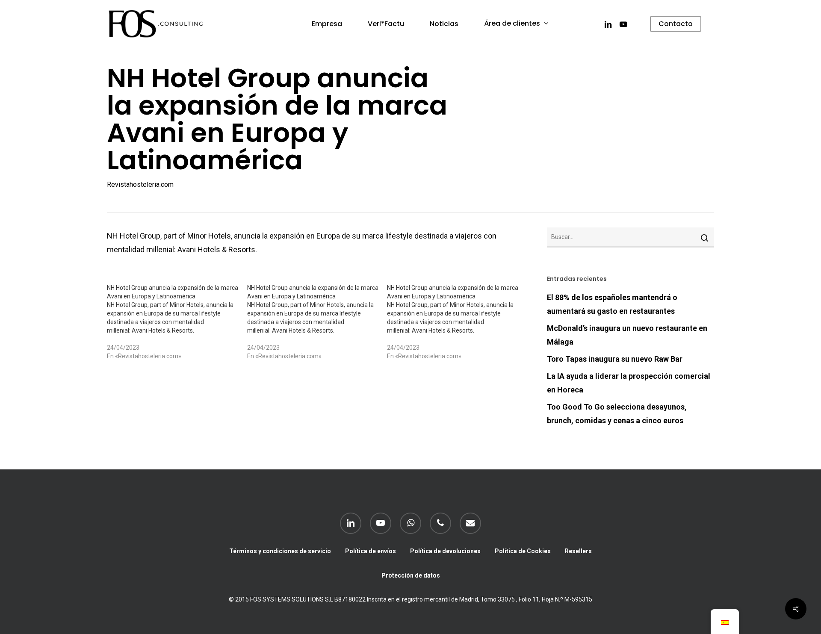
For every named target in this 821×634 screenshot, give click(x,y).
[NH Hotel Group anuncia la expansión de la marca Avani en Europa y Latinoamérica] (177, 321)
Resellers (578, 551)
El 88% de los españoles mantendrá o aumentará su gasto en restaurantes (612, 304)
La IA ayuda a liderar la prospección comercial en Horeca (628, 383)
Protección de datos (410, 575)
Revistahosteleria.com (140, 184)
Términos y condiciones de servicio (280, 551)
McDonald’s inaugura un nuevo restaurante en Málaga (627, 335)
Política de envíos (370, 551)
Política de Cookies (523, 551)
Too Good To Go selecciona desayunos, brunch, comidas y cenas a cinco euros (617, 413)
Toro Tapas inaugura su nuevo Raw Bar (614, 358)
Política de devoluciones (445, 551)
